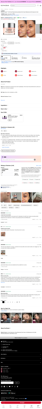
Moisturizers (6, 9)
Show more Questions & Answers (8, 150)
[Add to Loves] (41, 39)
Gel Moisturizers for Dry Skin (31, 332)
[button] (16, 18)
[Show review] (5, 197)
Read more (3, 282)
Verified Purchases (16, 205)
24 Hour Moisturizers (11, 332)
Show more (3, 100)
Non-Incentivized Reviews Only (26, 205)
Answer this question (5, 147)
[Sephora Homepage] (5, 5)
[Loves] (38, 5)
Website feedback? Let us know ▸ (21, 337)
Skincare (2, 9)
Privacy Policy (3, 398)
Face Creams (11, 9)
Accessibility (12, 398)
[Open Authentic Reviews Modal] (10, 187)
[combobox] (23, 5)
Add (9, 120)
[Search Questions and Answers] (2, 131)
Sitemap (16, 398)
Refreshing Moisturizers (5, 333)
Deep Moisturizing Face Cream (20, 332)
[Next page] (19, 302)
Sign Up (17, 382)
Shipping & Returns (5, 62)
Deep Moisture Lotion (13, 333)
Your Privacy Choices (22, 398)
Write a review (38, 165)
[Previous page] (1, 302)
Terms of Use (8, 398)
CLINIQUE (3, 10)
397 (17, 302)
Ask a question (3, 128)
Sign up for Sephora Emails (6, 380)
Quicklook (3, 117)
